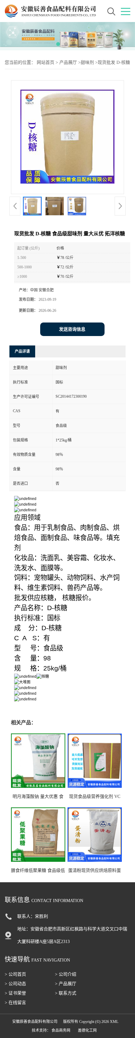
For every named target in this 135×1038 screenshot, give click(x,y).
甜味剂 (87, 62)
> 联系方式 (65, 993)
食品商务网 (60, 1030)
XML (114, 1021)
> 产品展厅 (65, 983)
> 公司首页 (15, 974)
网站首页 (45, 62)
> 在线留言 (15, 1002)
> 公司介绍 (65, 974)
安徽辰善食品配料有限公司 (34, 1021)
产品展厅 (68, 62)
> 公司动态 (15, 983)
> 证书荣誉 (15, 993)
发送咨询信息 (72, 329)
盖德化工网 (87, 1030)
